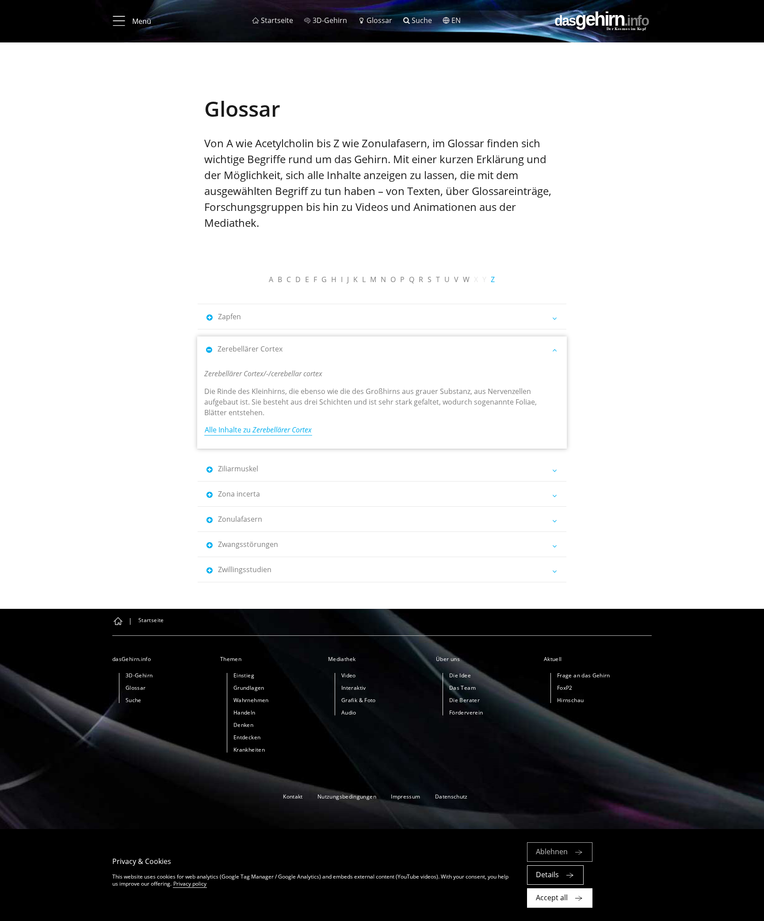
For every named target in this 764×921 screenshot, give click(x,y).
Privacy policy (189, 883)
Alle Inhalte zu (258, 430)
